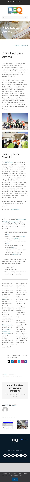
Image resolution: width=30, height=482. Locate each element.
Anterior (17, 45)
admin (5, 374)
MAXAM (17, 239)
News (7, 376)
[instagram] (22, 361)
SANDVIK (22, 236)
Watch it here (15, 209)
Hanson (4, 299)
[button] (3, 424)
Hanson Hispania (21, 219)
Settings (25, 473)
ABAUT (14, 247)
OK (15, 479)
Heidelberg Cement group (10, 222)
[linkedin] (12, 361)
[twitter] (9, 361)
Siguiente (23, 45)
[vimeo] (19, 361)
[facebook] (25, 361)
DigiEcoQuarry (9, 162)
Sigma (14, 254)
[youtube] (15, 361)
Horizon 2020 (6, 334)
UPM (7, 234)
